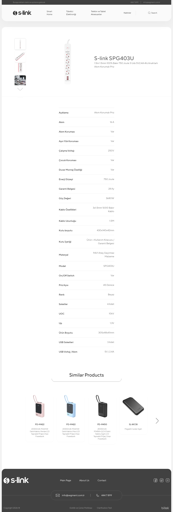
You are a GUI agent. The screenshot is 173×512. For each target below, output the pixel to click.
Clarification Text (104, 508)
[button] (20, 34)
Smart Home (49, 13)
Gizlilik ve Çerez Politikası (81, 508)
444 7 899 (134, 2)
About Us (84, 480)
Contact (102, 480)
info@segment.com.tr (151, 2)
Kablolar (127, 13)
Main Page (65, 480)
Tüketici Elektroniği (71, 13)
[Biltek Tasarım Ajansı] (165, 508)
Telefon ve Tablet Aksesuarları (98, 13)
